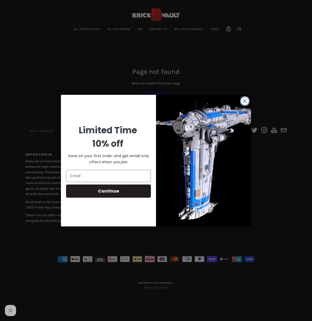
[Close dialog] (245, 101)
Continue (108, 191)
